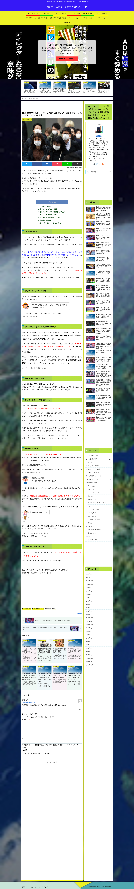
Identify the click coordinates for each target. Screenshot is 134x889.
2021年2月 (89, 577)
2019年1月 (89, 655)
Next (112, 88)
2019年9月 (89, 628)
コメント (26, 720)
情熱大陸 (99, 496)
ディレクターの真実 (98, 466)
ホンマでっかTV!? (99, 509)
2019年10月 (89, 624)
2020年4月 (89, 604)
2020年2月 (89, 611)
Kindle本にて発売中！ (67, 58)
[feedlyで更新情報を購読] (100, 164)
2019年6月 (89, 638)
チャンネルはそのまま (99, 529)
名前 (23, 738)
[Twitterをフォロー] (97, 164)
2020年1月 (89, 614)
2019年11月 (89, 621)
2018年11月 (89, 661)
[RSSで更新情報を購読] (103, 164)
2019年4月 (89, 645)
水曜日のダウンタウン (99, 499)
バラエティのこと (98, 489)
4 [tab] (66, 97)
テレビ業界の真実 (27, 608)
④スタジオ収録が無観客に (48, 214)
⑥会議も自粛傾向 (45, 220)
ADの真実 (98, 462)
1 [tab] (59, 97)
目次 (49, 202)
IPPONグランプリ (99, 492)
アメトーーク (99, 506)
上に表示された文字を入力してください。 (36, 753)
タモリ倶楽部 (99, 516)
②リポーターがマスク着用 (48, 209)
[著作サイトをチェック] (94, 164)
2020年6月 (89, 598)
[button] (77, 164)
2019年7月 (89, 634)
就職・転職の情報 (98, 482)
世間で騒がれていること (39, 608)
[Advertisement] (52, 106)
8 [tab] (75, 97)
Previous (22, 88)
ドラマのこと (98, 526)
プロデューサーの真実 (98, 469)
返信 (80, 709)
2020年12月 (89, 581)
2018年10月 (89, 665)
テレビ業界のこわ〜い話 (98, 476)
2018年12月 (89, 658)
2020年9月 (89, 587)
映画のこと (98, 536)
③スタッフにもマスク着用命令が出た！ (52, 212)
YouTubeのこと (98, 486)
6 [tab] (70, 97)
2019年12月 (89, 618)
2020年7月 (89, 594)
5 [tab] (68, 97)
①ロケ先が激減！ (45, 206)
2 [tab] (61, 97)
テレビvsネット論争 (98, 456)
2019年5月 (89, 641)
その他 (99, 523)
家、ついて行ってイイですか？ (99, 503)
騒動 (54, 608)
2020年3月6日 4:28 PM (28, 702)
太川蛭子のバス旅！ (99, 519)
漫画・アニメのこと (98, 540)
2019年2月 (89, 651)
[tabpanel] (30, 87)
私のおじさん (99, 533)
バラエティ (48, 608)
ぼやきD (99, 136)
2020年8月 (89, 591)
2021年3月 (89, 574)
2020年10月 (89, 584)
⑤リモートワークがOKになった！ (51, 217)
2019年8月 (89, 631)
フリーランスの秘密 (98, 472)
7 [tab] (73, 97)
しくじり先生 (99, 513)
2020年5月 (89, 601)
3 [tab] (63, 97)
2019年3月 (89, 648)
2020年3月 (89, 608)
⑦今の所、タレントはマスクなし (50, 223)
